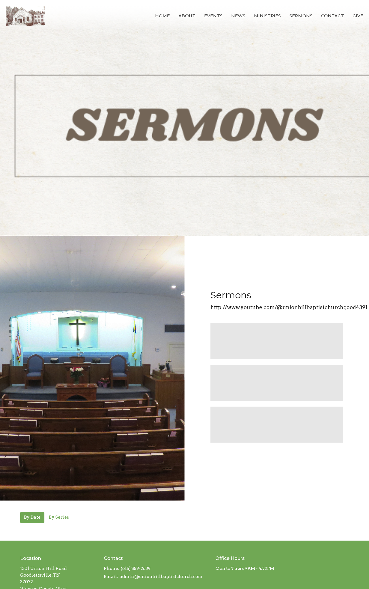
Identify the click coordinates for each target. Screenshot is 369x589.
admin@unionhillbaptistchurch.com (161, 576)
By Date (32, 517)
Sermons (300, 15)
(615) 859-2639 (135, 568)
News (238, 15)
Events (213, 15)
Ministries (267, 15)
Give (358, 15)
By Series (59, 517)
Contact (332, 15)
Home (162, 15)
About (186, 15)
